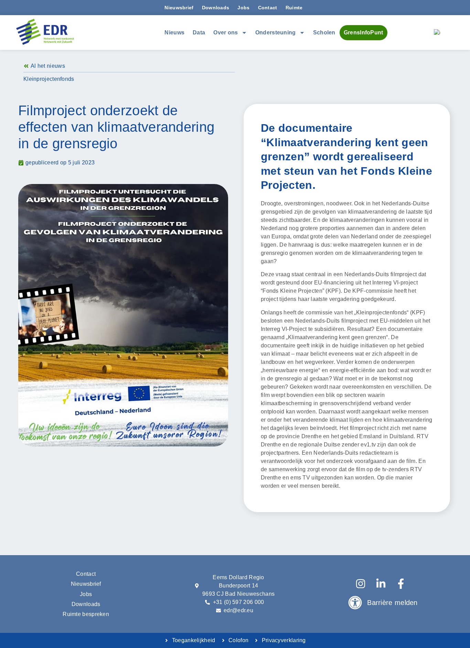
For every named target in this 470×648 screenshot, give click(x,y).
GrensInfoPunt (363, 32)
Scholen (324, 32)
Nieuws (174, 32)
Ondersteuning (275, 32)
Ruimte (294, 7)
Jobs (243, 7)
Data (199, 32)
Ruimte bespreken (86, 614)
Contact (267, 7)
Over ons (225, 32)
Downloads (215, 7)
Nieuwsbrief (178, 7)
